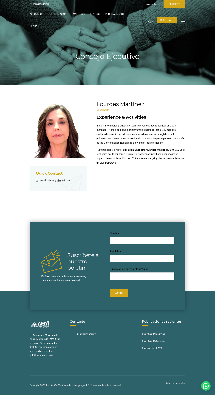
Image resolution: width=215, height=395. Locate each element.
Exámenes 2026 (152, 348)
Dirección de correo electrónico (129, 269)
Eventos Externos (153, 340)
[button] (206, 386)
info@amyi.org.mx (41, 4)
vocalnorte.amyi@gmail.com (55, 180)
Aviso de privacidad (175, 383)
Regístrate (174, 4)
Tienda (33, 26)
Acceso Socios (153, 4)
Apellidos (115, 251)
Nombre (114, 233)
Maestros (79, 14)
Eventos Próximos (154, 333)
